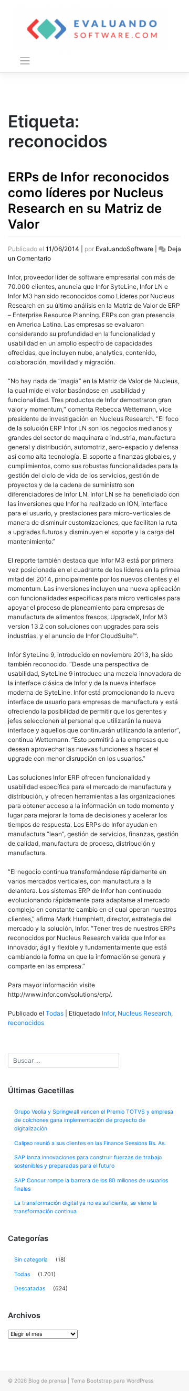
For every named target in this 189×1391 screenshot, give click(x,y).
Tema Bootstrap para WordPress (112, 1380)
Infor (108, 1013)
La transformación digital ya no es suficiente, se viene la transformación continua (85, 1207)
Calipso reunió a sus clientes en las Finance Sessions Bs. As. (90, 1143)
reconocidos (26, 1023)
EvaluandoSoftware (124, 249)
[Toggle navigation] (25, 61)
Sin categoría (31, 1259)
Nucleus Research (144, 1013)
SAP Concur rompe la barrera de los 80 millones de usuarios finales (91, 1184)
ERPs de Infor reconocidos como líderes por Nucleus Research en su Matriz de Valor (88, 200)
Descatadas (29, 1288)
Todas (55, 1013)
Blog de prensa (47, 1380)
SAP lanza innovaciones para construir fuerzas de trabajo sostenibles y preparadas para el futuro (88, 1161)
